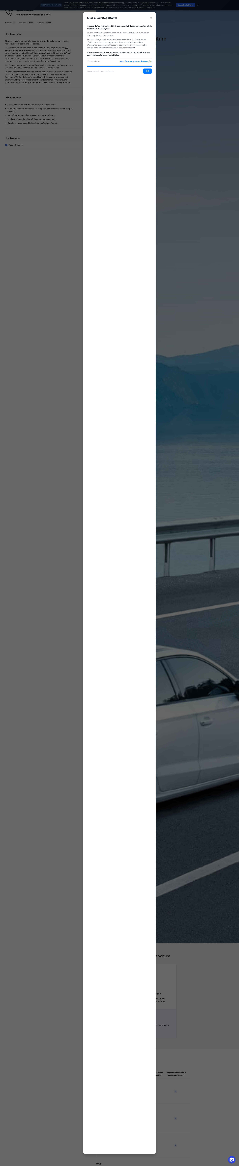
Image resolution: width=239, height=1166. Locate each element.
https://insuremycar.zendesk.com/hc (136, 61)
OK (147, 71)
